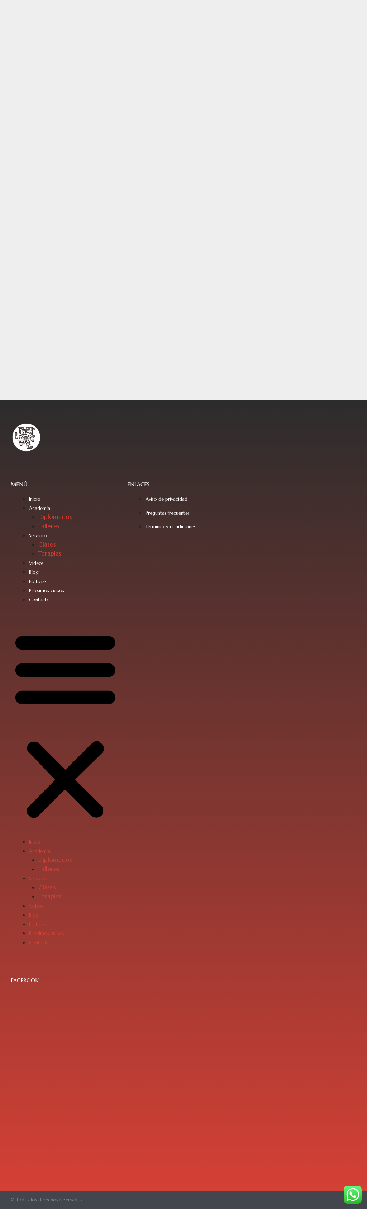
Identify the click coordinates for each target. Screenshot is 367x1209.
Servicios (38, 536)
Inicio (34, 499)
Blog (34, 572)
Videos (36, 563)
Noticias (38, 581)
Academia (39, 508)
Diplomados (55, 517)
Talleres (48, 526)
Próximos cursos (46, 590)
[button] (65, 725)
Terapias (49, 553)
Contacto (39, 600)
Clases (47, 544)
